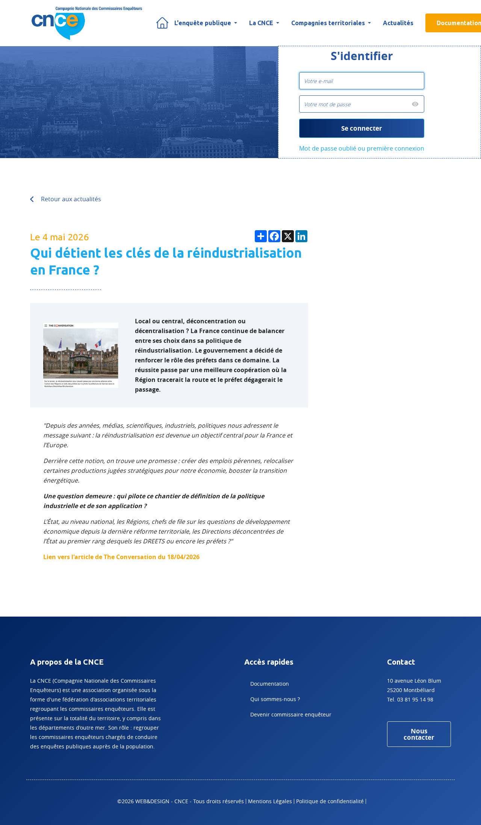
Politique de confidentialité (330, 801)
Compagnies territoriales (328, 23)
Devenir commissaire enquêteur (290, 714)
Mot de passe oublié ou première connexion (361, 148)
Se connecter (361, 128)
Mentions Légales (270, 801)
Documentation (269, 683)
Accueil (162, 23)
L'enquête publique (203, 23)
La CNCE (262, 23)
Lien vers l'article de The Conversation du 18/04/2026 (121, 557)
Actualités (398, 23)
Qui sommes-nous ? (275, 699)
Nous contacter (419, 734)
